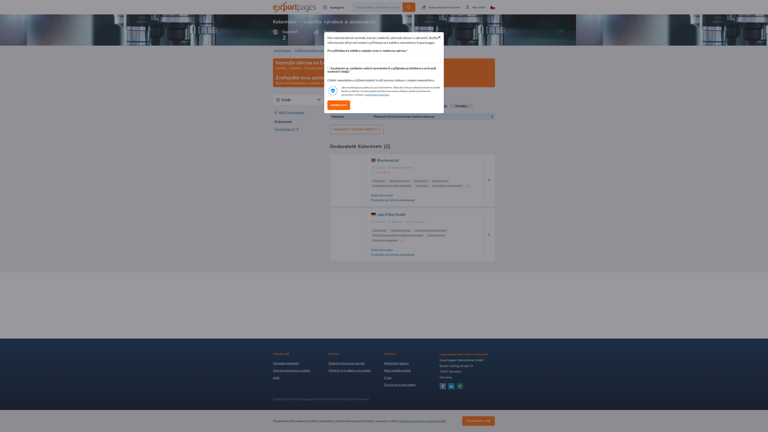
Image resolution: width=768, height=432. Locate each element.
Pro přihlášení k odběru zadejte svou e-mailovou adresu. (366, 50)
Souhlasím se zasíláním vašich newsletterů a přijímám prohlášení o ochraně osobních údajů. (381, 70)
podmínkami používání (377, 94)
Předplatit (339, 105)
